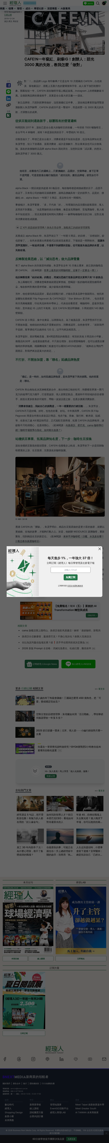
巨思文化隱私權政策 (75, 586)
